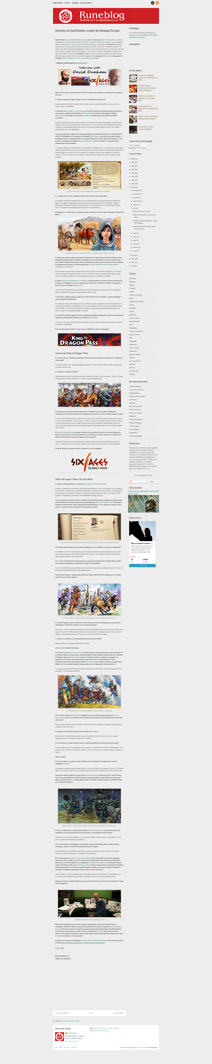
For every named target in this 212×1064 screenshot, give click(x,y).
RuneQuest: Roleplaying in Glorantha (74, 281)
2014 (133, 266)
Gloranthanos (133, 433)
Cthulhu (131, 311)
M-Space (132, 374)
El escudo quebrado (135, 436)
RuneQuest (62, 115)
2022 (133, 173)
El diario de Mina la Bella (137, 396)
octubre (135, 197)
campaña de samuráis (136, 301)
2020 (133, 180)
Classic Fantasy (134, 348)
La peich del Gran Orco (136, 390)
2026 (133, 159)
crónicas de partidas (135, 295)
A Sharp (99, 42)
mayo (135, 237)
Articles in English (86, 3)
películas (132, 367)
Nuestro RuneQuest (135, 423)
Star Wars (132, 364)
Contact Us (74, 1047)
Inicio (91, 1013)
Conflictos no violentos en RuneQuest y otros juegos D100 (146, 98)
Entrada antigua (119, 1013)
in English (132, 288)
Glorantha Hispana (135, 386)
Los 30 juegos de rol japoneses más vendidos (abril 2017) (148, 108)
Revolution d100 (134, 321)
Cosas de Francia (134, 361)
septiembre (137, 201)
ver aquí (113, 500)
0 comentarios (120, 35)
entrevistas (132, 315)
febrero (135, 247)
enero (135, 251)
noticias (131, 305)
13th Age (132, 358)
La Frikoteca (133, 399)
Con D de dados (134, 426)
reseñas (131, 291)
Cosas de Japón (134, 318)
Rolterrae (132, 403)
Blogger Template (142, 1047)
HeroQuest (86, 115)
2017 (133, 255)
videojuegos (133, 341)
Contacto (67, 3)
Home (56, 1047)
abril (134, 240)
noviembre (136, 194)
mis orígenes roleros (75, 1038)
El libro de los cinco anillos (141, 211)
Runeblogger (133, 328)
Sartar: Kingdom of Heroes (100, 264)
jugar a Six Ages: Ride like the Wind (83, 858)
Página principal (58, 3)
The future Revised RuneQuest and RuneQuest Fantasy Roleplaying (147, 88)
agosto (135, 205)
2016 (133, 259)
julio (134, 208)
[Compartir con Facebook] (62, 948)
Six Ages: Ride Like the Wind (88, 58)
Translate (143, 148)
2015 (133, 262)
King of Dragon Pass (108, 40)
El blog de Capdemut (136, 419)
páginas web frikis (135, 354)
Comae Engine (134, 371)
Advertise (66, 1047)
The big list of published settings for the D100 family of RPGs (148, 78)
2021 (133, 176)
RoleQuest (132, 416)
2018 (133, 187)
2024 (133, 166)
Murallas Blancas (134, 393)
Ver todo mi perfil (71, 1041)
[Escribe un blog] (58, 948)
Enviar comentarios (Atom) (70, 1021)
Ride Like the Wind (90, 775)
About (61, 1047)
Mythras (131, 285)
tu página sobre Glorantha (76, 111)
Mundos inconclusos (135, 413)
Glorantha (84, 42)
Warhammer (133, 351)
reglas (131, 298)
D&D (130, 324)
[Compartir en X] (60, 948)
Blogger (150, 475)
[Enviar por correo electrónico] (56, 948)
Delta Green (133, 344)
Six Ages (91, 662)
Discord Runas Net (135, 406)
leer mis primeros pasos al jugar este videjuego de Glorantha (84, 943)
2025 (133, 162)
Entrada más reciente (62, 1013)
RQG (84, 657)
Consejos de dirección (136, 331)
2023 (133, 169)
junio (135, 233)
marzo (135, 244)
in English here (81, 63)
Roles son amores (135, 409)
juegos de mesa (134, 334)
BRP (130, 338)
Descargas (75, 3)
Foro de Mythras (134, 429)
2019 (133, 184)
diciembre (136, 190)
